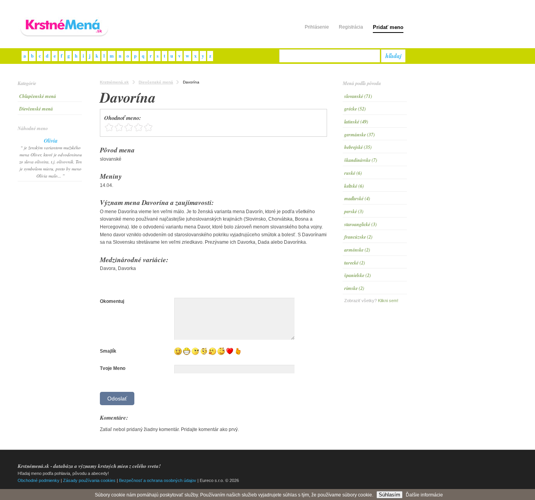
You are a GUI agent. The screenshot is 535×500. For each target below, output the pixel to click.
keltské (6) (354, 186)
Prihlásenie (317, 27)
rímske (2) (354, 288)
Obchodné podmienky (39, 480)
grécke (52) (355, 108)
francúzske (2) (358, 237)
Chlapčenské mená (37, 96)
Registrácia (351, 27)
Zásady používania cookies (89, 480)
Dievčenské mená (36, 108)
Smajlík (108, 351)
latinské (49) (356, 121)
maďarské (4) (357, 198)
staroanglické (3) (360, 224)
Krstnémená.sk (114, 82)
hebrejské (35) (358, 147)
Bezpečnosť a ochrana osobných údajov (157, 480)
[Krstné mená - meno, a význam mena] (65, 36)
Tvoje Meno (112, 368)
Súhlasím (389, 495)
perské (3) (353, 211)
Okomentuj (112, 301)
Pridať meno (388, 27)
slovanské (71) (358, 96)
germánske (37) (359, 134)
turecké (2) (354, 262)
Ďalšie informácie (424, 495)
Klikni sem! (388, 300)
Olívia (51, 141)
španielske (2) (357, 275)
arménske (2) (357, 249)
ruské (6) (353, 173)
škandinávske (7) (360, 160)
